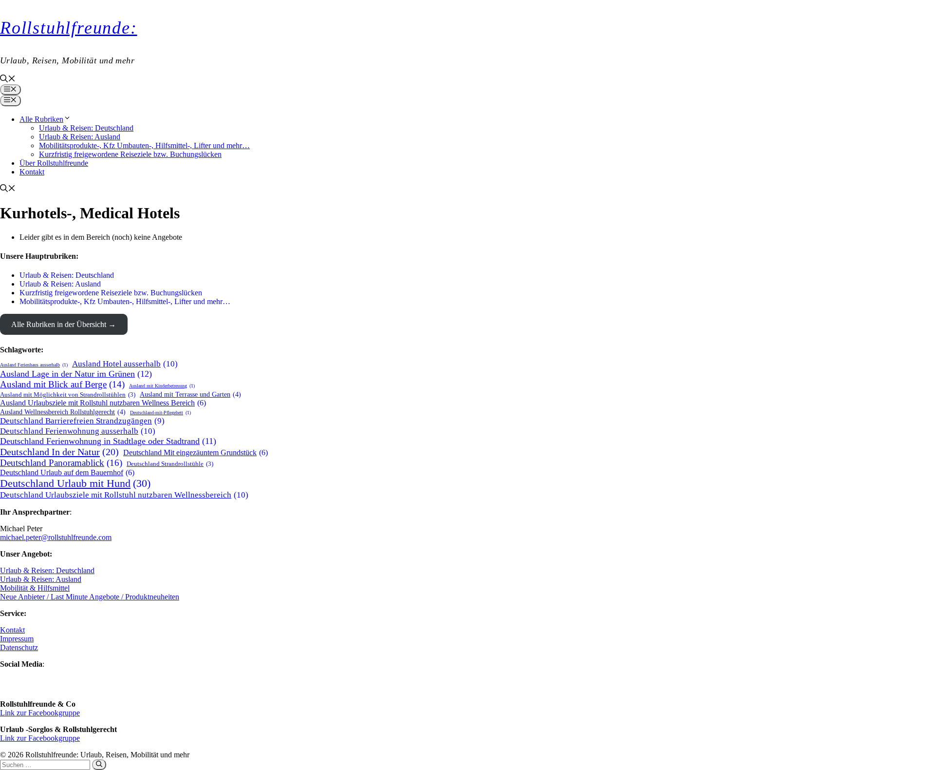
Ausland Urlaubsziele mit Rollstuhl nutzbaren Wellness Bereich (103, 403)
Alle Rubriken (41, 119)
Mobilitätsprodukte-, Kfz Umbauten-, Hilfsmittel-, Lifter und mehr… (144, 145)
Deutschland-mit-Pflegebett (160, 412)
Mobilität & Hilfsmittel (35, 588)
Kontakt (31, 172)
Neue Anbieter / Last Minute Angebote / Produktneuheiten (89, 597)
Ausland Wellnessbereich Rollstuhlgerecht (63, 412)
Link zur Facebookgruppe (40, 713)
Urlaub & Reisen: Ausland (79, 137)
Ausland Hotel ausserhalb (125, 363)
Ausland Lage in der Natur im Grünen (76, 374)
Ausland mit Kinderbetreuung (162, 385)
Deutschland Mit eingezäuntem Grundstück (195, 452)
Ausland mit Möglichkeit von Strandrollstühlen (67, 394)
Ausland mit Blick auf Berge (62, 384)
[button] (8, 80)
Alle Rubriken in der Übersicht (58, 324)
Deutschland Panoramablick (61, 463)
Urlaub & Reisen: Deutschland (86, 128)
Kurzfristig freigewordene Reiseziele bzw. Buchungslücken (130, 154)
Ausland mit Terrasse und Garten (190, 394)
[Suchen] (99, 764)
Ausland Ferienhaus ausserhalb (34, 364)
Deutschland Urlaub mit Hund (75, 483)
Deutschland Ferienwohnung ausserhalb (77, 431)
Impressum (17, 639)
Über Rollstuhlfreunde (53, 163)
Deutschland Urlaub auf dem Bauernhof (67, 472)
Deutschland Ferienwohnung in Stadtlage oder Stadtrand (108, 441)
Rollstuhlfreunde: (68, 28)
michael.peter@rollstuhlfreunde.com (56, 537)
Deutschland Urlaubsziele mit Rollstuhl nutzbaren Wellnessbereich (124, 495)
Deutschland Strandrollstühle (170, 463)
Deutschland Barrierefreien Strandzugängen (82, 420)
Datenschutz (19, 647)
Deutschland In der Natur (59, 451)
